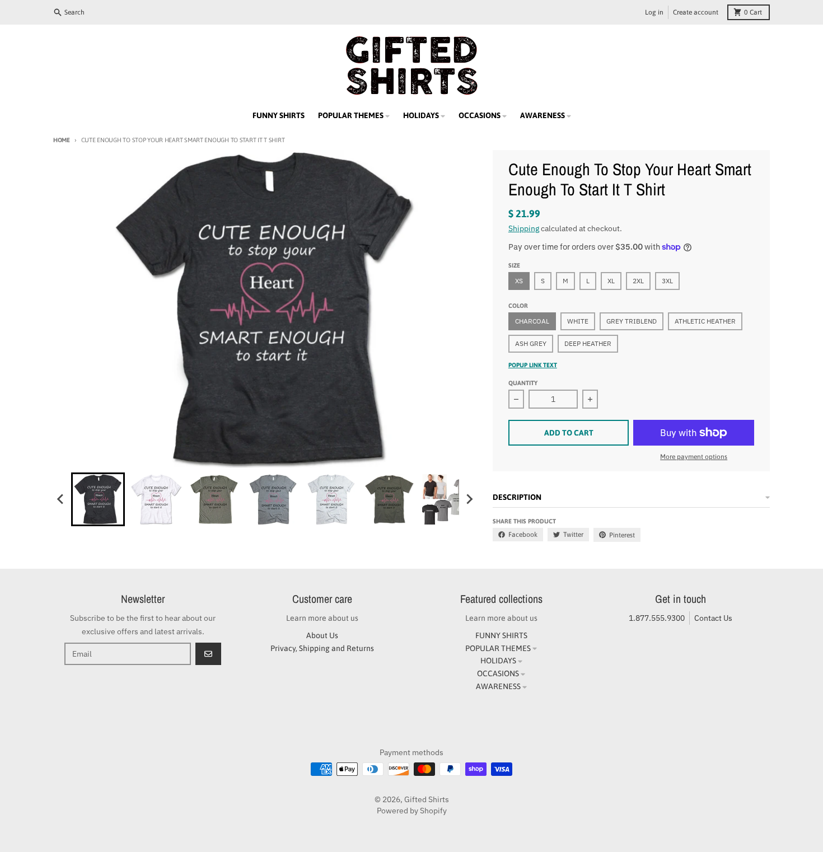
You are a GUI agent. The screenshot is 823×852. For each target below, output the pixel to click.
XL (611, 281)
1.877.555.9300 (657, 618)
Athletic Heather (705, 321)
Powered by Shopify (412, 811)
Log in (654, 12)
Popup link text (532, 365)
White (577, 321)
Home (61, 140)
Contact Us (713, 618)
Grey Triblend (631, 321)
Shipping (523, 228)
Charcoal (532, 321)
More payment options (693, 457)
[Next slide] (469, 499)
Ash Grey (530, 343)
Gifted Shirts (426, 799)
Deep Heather (587, 343)
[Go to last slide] (61, 499)
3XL (667, 281)
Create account (695, 12)
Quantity (522, 383)
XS (519, 281)
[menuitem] (98, 499)
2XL (638, 281)
